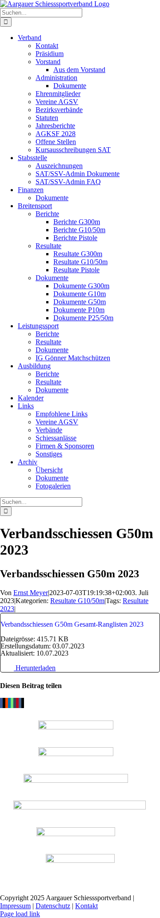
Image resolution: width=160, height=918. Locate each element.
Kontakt (86, 906)
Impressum (15, 906)
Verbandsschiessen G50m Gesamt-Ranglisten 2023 (72, 624)
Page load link (20, 914)
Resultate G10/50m (77, 600)
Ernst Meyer (30, 592)
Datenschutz (53, 906)
